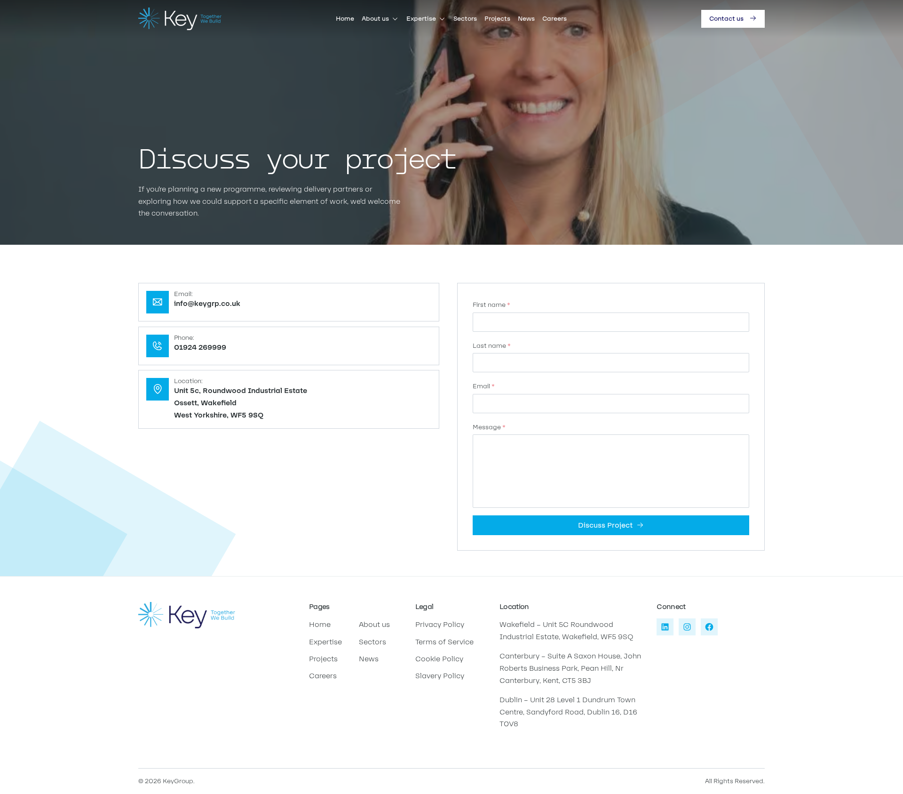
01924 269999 (200, 347)
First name (491, 304)
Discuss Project (605, 525)
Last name (492, 345)
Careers (554, 18)
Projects (497, 18)
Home (345, 18)
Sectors (465, 18)
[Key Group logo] (180, 19)
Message (489, 427)
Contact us (726, 18)
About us (375, 18)
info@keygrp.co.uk (207, 303)
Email (484, 386)
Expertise (421, 18)
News (526, 18)
